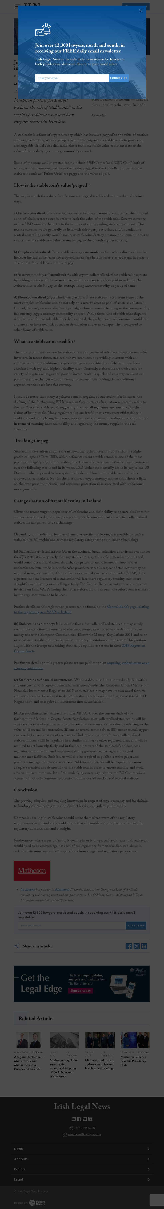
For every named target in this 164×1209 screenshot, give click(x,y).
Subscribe (119, 78)
